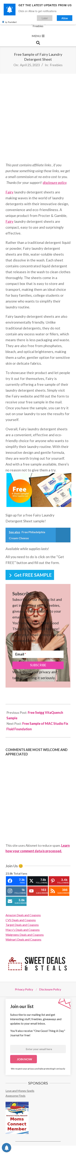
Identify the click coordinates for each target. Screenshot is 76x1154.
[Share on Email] (66, 1150)
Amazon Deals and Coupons (23, 915)
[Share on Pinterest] (47, 1150)
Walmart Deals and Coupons (23, 939)
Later (45, 18)
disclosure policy (54, 182)
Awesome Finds (15, 1095)
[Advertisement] (38, 118)
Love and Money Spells (20, 1090)
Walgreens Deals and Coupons (25, 934)
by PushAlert (11, 22)
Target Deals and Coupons (22, 924)
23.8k (9, 873)
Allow (64, 18)
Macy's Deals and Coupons (23, 929)
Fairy (9, 192)
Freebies (56, 65)
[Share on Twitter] (28, 1150)
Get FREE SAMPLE (33, 575)
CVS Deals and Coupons (21, 920)
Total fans (20, 873)
